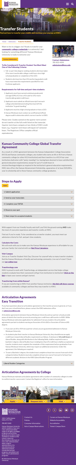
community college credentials (15, 49)
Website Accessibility (57, 420)
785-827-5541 (6, 423)
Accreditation (55, 423)
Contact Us (28, 417)
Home (4, 41)
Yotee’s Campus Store (57, 426)
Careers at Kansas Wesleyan (60, 417)
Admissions (12, 41)
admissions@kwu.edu (61, 65)
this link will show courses (63, 284)
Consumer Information (32, 423)
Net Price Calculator (39, 248)
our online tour (11, 262)
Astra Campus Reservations (34, 426)
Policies (27, 420)
